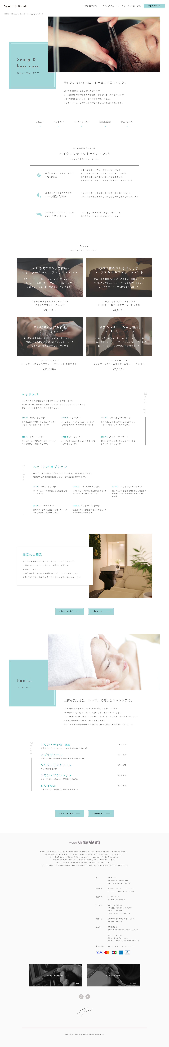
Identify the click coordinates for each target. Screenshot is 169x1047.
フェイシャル (127, 122)
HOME (6, 14)
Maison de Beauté (18, 14)
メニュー (40, 122)
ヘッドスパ (59, 122)
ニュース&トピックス (131, 6)
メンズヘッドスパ (81, 122)
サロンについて (90, 6)
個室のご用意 (105, 122)
